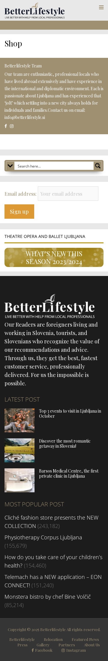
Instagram (76, 650)
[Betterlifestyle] (34, 17)
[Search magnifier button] (98, 166)
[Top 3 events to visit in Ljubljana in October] (19, 430)
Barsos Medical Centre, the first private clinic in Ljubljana (68, 473)
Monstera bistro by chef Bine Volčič (47, 596)
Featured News (85, 639)
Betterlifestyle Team (23, 66)
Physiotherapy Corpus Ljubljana (43, 537)
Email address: (21, 194)
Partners (66, 644)
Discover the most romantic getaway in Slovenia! (65, 443)
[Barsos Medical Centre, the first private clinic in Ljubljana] (19, 490)
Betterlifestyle (22, 639)
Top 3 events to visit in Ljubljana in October (70, 413)
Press (22, 644)
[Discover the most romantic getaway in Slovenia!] (19, 460)
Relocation (53, 639)
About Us (92, 644)
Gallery (43, 644)
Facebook (43, 650)
